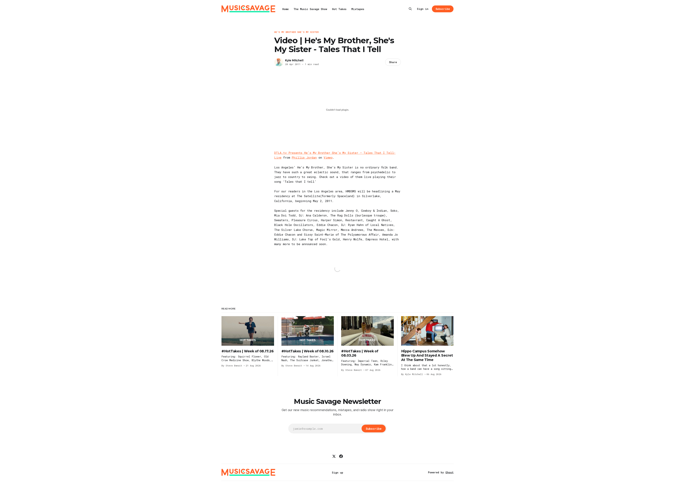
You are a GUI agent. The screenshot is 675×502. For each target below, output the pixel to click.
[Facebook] (341, 456)
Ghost (449, 472)
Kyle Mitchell (294, 60)
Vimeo (328, 157)
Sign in (422, 9)
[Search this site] (410, 9)
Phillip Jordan (304, 157)
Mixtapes (357, 9)
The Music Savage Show (310, 9)
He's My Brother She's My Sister (296, 32)
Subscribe (443, 9)
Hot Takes (339, 9)
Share (393, 62)
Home (285, 9)
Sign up (337, 472)
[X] (334, 456)
